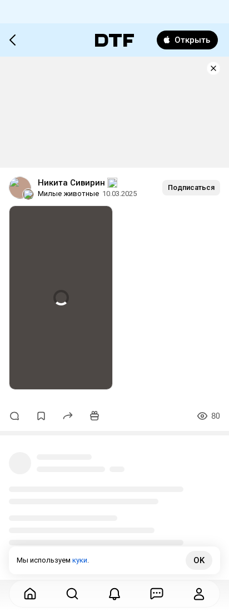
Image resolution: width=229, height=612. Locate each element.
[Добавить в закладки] (41, 416)
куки (79, 560)
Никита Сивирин (71, 183)
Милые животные (68, 193)
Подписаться (191, 187)
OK (199, 560)
